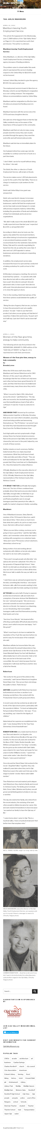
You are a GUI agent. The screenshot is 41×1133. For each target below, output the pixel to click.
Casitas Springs (19, 1062)
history (13, 1078)
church (21, 1066)
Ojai (33, 1094)
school (15, 1102)
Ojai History (13, 3)
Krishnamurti (13, 1082)
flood (28, 1074)
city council (31, 1066)
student (22, 1106)
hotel (21, 1078)
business (7, 1062)
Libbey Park (8, 1086)
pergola (15, 1098)
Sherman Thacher (10, 1106)
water (17, 1114)
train (19, 1110)
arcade (14, 1059)
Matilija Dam (8, 1090)
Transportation (29, 1110)
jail (5, 1082)
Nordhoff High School (12, 1094)
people (6, 1098)
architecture (24, 1059)
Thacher (31, 1106)
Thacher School (9, 1110)
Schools (23, 1102)
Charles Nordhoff (10, 1066)
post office (31, 1098)
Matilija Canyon (28, 1086)
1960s (6, 1059)
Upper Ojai (8, 1114)
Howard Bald (30, 1078)
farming (20, 1074)
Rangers (7, 1102)
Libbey (23, 1082)
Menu (22, 11)
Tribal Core (20, 1128)
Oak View (26, 1094)
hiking (6, 1078)
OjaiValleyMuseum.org (11, 1046)
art (32, 1059)
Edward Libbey (9, 1074)
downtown (23, 1070)
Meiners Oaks (21, 1090)
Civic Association (10, 1070)
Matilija (18, 1086)
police (22, 1098)
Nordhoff (31, 1090)
